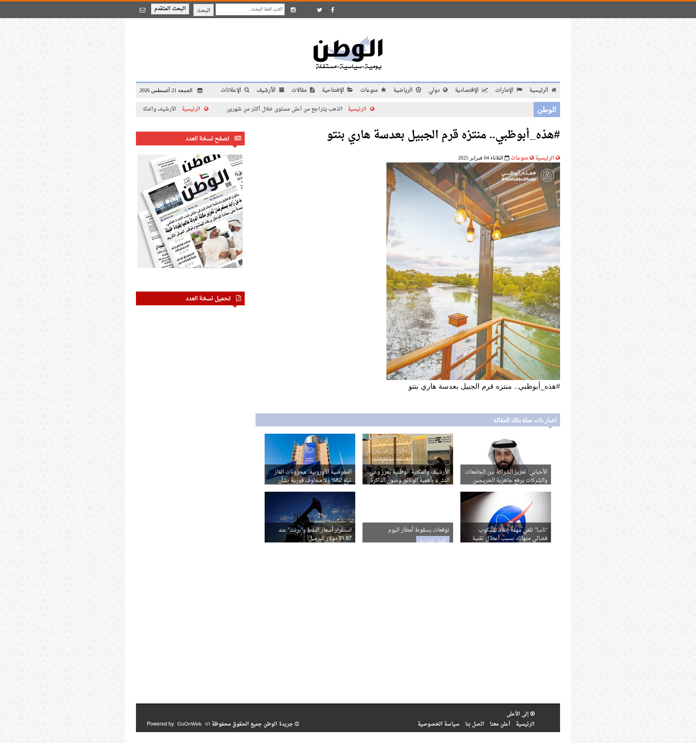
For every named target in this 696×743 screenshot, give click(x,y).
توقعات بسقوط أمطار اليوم (419, 530)
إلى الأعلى (518, 714)
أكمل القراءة (433, 542)
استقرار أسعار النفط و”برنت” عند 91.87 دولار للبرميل (315, 534)
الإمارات (505, 90)
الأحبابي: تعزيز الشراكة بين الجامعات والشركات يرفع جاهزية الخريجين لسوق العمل (506, 480)
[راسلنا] (142, 9)
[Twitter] (319, 9)
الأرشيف (267, 90)
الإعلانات (232, 90)
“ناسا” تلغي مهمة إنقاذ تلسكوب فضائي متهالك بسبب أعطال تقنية (509, 534)
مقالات (299, 90)
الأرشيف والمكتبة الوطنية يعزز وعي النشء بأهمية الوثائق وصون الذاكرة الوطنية (409, 480)
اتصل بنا (474, 724)
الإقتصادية (467, 90)
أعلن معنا (500, 724)
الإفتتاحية (333, 90)
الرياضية (403, 90)
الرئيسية (539, 90)
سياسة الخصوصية (439, 724)
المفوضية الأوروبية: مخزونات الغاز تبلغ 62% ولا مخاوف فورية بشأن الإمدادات (313, 480)
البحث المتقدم (170, 9)
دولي (434, 90)
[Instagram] (293, 9)
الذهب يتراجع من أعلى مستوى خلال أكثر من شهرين (315, 109)
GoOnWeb (189, 724)
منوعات (369, 90)
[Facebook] (332, 9)
